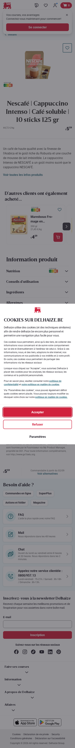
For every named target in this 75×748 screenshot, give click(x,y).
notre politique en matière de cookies (40, 384)
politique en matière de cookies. (51, 397)
